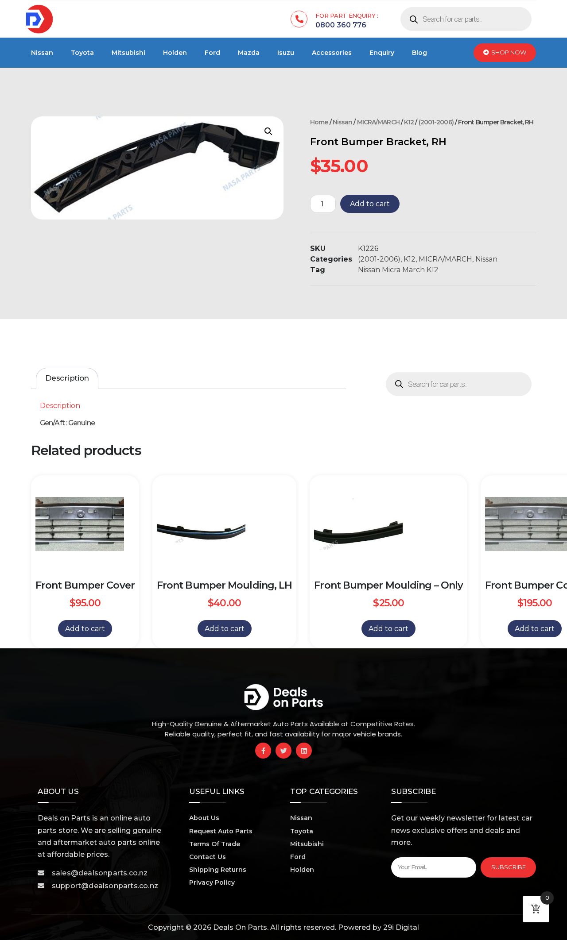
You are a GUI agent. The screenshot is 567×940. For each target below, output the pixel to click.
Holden (175, 53)
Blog (419, 53)
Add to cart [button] (85, 628)
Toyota (82, 53)
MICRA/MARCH (378, 122)
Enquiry (381, 53)
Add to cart (370, 204)
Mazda (249, 53)
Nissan (42, 53)
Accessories (332, 53)
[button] (268, 131)
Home (319, 122)
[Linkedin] (304, 751)
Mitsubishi (128, 53)
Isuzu (285, 53)
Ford (212, 53)
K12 (409, 122)
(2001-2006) (436, 122)
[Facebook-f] (263, 751)
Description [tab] (67, 378)
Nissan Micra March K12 (398, 270)
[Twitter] (283, 751)
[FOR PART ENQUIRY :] (299, 19)
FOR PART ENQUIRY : (346, 15)
